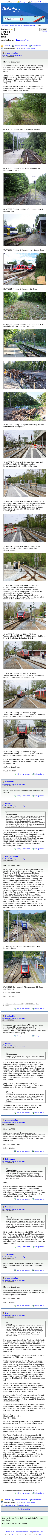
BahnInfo (41, 1535)
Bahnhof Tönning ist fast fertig (12, 55)
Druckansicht (25, 1509)
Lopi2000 (9, 803)
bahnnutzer (10, 1159)
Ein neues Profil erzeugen (39, 2)
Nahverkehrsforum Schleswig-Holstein (22, 25)
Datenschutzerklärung (24, 1532)
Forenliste (7, 46)
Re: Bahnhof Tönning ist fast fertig (13, 784)
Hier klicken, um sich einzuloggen (14, 1524)
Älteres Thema (24, 1505)
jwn (6, 1313)
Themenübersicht (21, 46)
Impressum (10, 1532)
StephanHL (10, 782)
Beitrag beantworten (23, 774)
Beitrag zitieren (39, 774)
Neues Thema (36, 46)
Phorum (14, 1535)
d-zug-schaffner (22, 40)
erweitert (44, 31)
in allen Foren (30, 48)
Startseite (5, 25)
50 (20, 48)
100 (23, 48)
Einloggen (23, 2)
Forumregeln (38, 1532)
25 (17, 48)
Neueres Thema (9, 1505)
